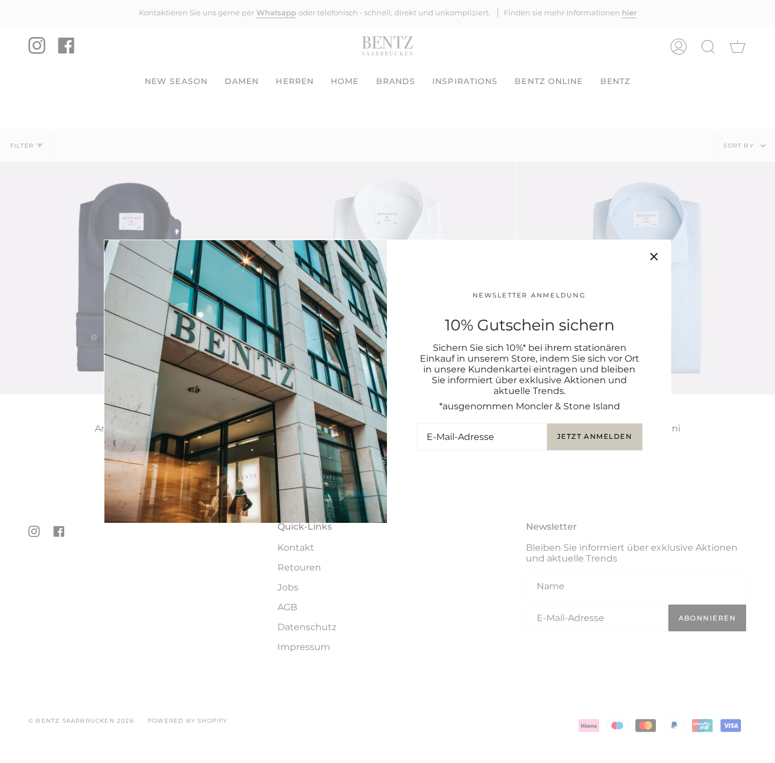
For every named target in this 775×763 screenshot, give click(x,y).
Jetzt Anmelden (594, 436)
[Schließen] (654, 256)
